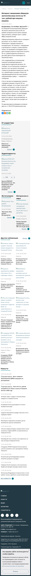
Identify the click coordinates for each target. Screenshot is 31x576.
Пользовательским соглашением (14, 566)
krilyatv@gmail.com (11, 529)
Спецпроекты (5, 510)
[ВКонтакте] (3, 113)
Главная (4, 8)
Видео (3, 503)
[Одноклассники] (5, 113)
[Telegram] (7, 113)
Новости (10, 8)
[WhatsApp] (10, 113)
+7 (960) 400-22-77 (12, 531)
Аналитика (5, 506)
